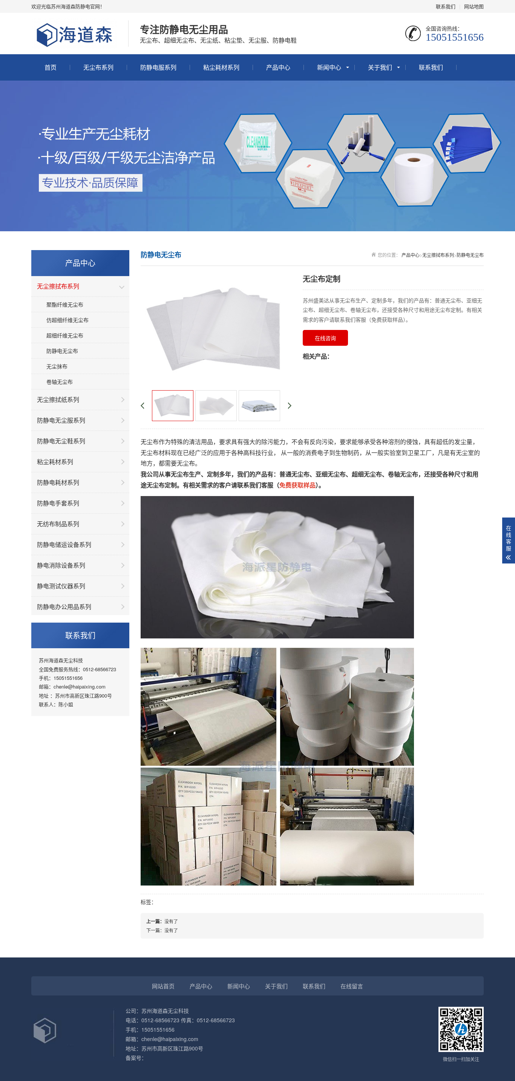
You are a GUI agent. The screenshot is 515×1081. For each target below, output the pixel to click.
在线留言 (351, 986)
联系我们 (445, 6)
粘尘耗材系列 (221, 67)
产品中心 (278, 67)
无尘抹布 (56, 366)
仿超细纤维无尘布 (67, 320)
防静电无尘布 (62, 350)
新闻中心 (329, 67)
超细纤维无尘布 (64, 335)
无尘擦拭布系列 (438, 255)
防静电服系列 (158, 67)
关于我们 (380, 67)
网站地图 (474, 6)
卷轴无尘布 (59, 381)
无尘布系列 (98, 67)
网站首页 (163, 986)
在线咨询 (325, 338)
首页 (50, 67)
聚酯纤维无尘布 (64, 304)
